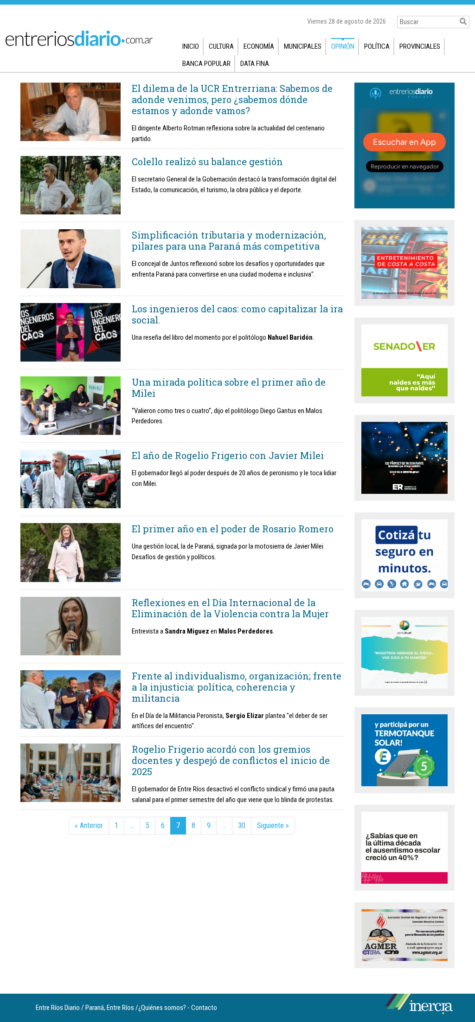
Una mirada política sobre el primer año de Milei (229, 387)
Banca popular (206, 63)
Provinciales (419, 46)
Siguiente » (273, 825)
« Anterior (89, 825)
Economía (259, 46)
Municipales (302, 46)
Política (377, 46)
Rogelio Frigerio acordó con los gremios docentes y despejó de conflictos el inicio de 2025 (231, 760)
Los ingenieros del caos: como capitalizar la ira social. (237, 314)
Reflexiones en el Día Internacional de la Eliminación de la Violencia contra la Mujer (230, 608)
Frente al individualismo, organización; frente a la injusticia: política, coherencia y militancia (236, 687)
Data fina (254, 63)
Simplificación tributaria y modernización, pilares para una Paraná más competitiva (229, 240)
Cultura (221, 46)
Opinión (342, 46)
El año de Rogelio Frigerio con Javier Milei (228, 455)
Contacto (204, 1007)
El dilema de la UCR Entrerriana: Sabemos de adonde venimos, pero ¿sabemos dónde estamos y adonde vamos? (232, 99)
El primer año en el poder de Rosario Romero (233, 529)
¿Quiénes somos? (162, 1007)
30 (241, 825)
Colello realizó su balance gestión (207, 161)
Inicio (190, 46)
